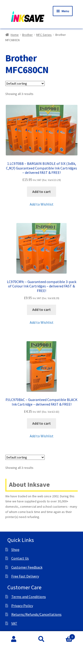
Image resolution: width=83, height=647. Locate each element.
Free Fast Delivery (25, 576)
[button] (41, 204)
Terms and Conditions (28, 596)
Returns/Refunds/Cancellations (36, 614)
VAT (14, 623)
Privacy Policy (22, 605)
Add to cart (41, 191)
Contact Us (20, 558)
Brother (27, 35)
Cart (64, 635)
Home (15, 35)
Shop (15, 549)
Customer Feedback (26, 567)
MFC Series (44, 35)
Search (41, 639)
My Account (14, 639)
